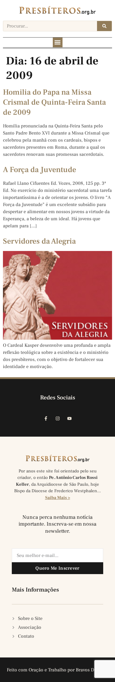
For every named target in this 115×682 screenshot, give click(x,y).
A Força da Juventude (39, 170)
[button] (58, 42)
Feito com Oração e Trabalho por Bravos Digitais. (58, 670)
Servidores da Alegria (39, 241)
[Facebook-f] (45, 418)
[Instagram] (57, 418)
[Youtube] (69, 418)
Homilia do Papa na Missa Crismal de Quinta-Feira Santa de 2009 (54, 102)
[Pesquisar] (104, 26)
